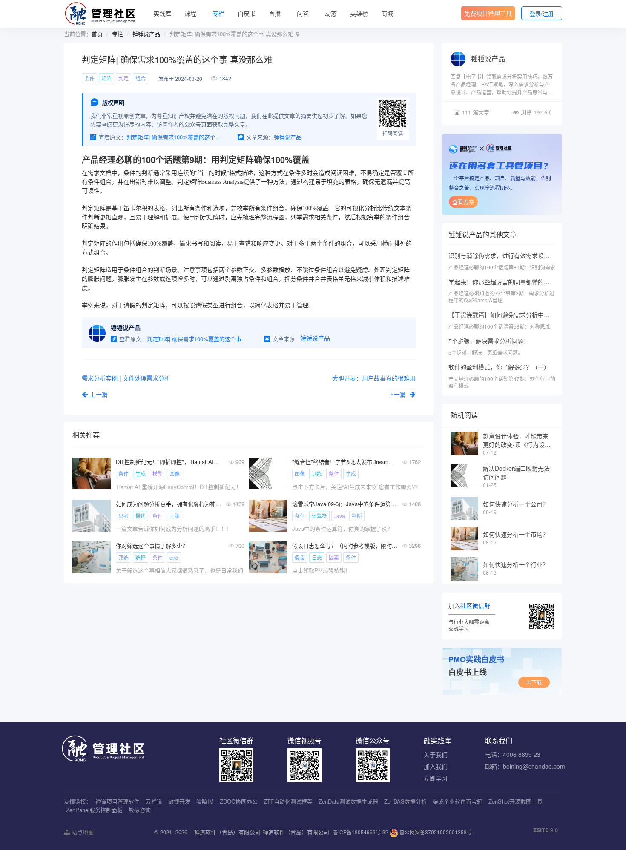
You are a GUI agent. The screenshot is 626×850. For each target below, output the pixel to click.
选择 (140, 557)
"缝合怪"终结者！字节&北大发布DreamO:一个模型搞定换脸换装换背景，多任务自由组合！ (344, 462)
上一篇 (99, 394)
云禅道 (154, 801)
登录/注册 (542, 13)
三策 (174, 515)
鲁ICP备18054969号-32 (360, 832)
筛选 (123, 557)
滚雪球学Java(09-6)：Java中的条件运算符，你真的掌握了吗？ (344, 504)
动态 (331, 13)
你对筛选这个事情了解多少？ (152, 545)
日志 (317, 557)
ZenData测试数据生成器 (348, 801)
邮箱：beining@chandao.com (525, 766)
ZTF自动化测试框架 (288, 801)
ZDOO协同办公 (239, 801)
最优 (140, 515)
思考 (123, 515)
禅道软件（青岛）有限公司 (227, 832)
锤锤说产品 (146, 34)
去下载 (534, 682)
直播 (275, 13)
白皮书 (247, 13)
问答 (303, 13)
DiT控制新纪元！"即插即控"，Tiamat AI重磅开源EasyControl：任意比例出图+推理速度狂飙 (168, 462)
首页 (97, 34)
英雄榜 (359, 13)
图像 (174, 473)
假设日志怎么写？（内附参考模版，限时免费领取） (344, 545)
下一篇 (398, 394)
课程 (190, 13)
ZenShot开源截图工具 (515, 801)
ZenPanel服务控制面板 (94, 810)
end (173, 557)
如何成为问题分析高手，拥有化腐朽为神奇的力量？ (168, 504)
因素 (334, 557)
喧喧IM (205, 801)
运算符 (319, 515)
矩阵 (106, 78)
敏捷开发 (179, 801)
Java (339, 515)
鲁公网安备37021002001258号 (435, 832)
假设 (300, 557)
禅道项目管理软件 (117, 801)
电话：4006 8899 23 (512, 754)
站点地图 (82, 832)
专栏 (218, 13)
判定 (123, 78)
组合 (140, 78)
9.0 (545, 830)
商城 (387, 13)
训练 (317, 473)
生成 (140, 473)
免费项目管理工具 (488, 13)
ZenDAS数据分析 (405, 801)
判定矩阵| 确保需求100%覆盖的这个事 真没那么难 (175, 137)
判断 (357, 515)
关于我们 (436, 754)
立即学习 (436, 778)
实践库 (162, 13)
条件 (89, 78)
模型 (157, 473)
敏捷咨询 (140, 810)
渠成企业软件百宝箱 (457, 801)
